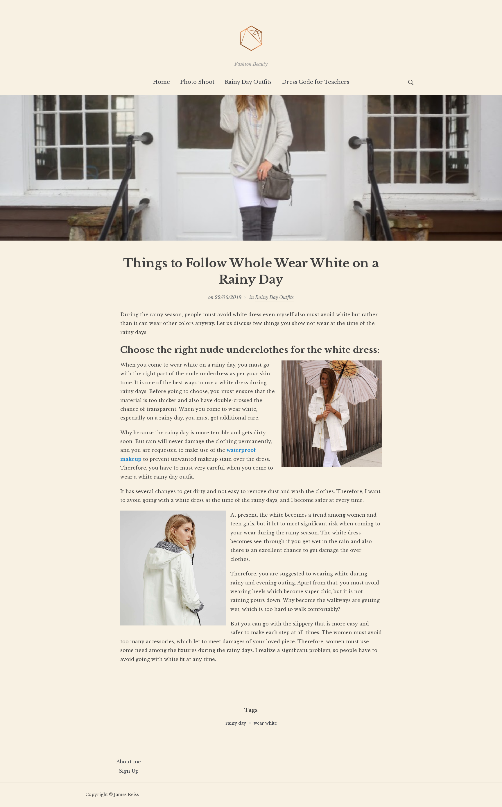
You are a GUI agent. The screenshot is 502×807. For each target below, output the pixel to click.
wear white (265, 723)
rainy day (235, 723)
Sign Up (129, 771)
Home (161, 82)
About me (128, 762)
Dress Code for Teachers (315, 82)
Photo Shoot (197, 82)
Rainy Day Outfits (248, 82)
